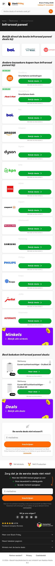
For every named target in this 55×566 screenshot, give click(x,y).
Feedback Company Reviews (12, 526)
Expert (21, 202)
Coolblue (22, 72)
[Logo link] (18, 517)
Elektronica (14, 21)
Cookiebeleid (41, 555)
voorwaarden (27, 453)
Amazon (22, 128)
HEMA (21, 183)
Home (4, 21)
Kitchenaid (23, 220)
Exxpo (21, 276)
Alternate (23, 312)
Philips (21, 257)
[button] (8, 523)
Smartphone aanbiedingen (30, 76)
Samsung (22, 239)
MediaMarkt (23, 91)
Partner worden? (15, 555)
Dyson (21, 146)
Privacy (29, 555)
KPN (20, 165)
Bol (19, 109)
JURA (21, 294)
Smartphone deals (26, 94)
